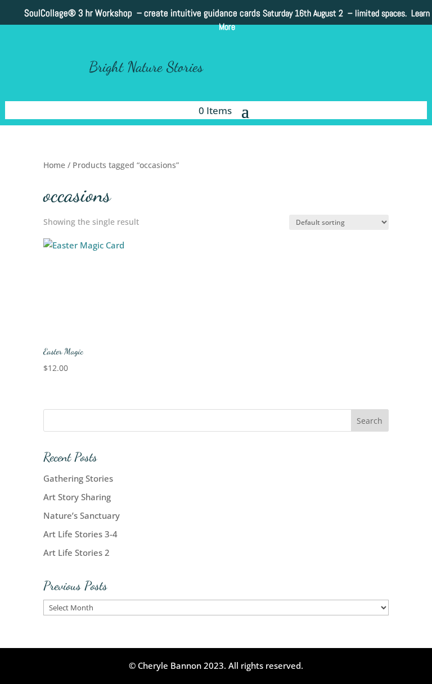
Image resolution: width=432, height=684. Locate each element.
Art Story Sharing (77, 496)
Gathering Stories (78, 478)
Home (54, 165)
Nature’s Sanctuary (81, 515)
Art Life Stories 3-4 (80, 534)
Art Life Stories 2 (76, 552)
